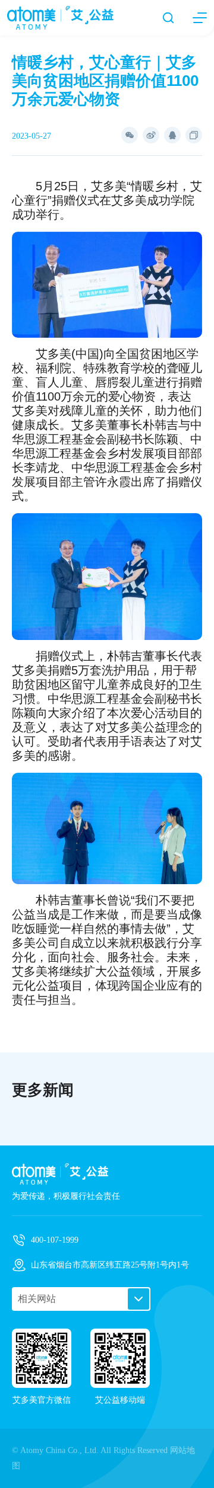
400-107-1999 (54, 1240)
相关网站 (37, 1299)
